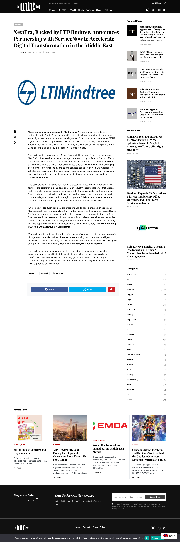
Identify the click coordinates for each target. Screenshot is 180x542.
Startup (130, 374)
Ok (147, 538)
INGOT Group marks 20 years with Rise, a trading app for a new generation (151, 55)
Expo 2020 (131, 319)
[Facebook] (147, 10)
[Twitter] (153, 10)
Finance (130, 324)
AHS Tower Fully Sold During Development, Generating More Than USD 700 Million (69, 454)
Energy (130, 314)
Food (129, 329)
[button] (156, 3)
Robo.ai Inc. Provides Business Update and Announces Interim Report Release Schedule (152, 93)
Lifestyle (130, 344)
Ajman (129, 284)
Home (77, 527)
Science (130, 359)
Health (129, 339)
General (44, 273)
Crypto (130, 294)
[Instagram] (159, 10)
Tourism (130, 389)
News (129, 349)
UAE (128, 394)
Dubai (129, 304)
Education (131, 309)
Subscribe (154, 497)
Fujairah (130, 334)
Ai (128, 279)
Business (18, 24)
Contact (86, 527)
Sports (129, 369)
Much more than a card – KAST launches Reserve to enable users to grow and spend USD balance (152, 73)
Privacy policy (158, 538)
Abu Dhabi (131, 274)
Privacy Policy (99, 527)
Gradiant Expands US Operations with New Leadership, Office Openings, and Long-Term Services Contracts (146, 198)
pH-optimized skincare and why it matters (30, 451)
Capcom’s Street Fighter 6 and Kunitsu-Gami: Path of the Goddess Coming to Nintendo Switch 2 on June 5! (149, 454)
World (129, 399)
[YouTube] (164, 10)
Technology (58, 273)
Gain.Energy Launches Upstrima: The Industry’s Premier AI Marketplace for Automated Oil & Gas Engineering (146, 251)
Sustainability (132, 379)
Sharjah (130, 364)
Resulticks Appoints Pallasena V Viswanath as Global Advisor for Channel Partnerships (152, 113)
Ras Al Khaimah (133, 354)
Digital (129, 299)
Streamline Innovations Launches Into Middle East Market (108, 448)
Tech (129, 384)
